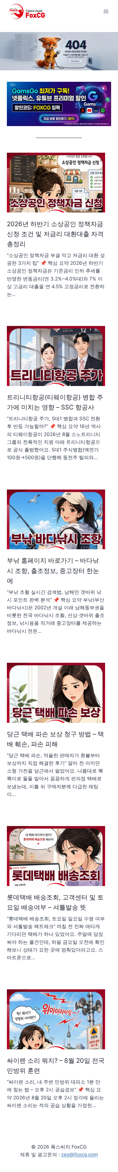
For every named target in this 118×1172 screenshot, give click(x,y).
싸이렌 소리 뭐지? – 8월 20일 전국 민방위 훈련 (56, 1065)
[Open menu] (106, 11)
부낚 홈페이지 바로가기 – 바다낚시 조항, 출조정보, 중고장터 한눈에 (53, 570)
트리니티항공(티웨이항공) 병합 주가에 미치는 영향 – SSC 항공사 (55, 402)
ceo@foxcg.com (79, 1154)
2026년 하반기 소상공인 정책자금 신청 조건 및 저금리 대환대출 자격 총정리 (55, 234)
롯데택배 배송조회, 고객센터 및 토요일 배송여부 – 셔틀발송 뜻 (55, 902)
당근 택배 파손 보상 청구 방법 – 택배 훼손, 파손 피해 (55, 739)
